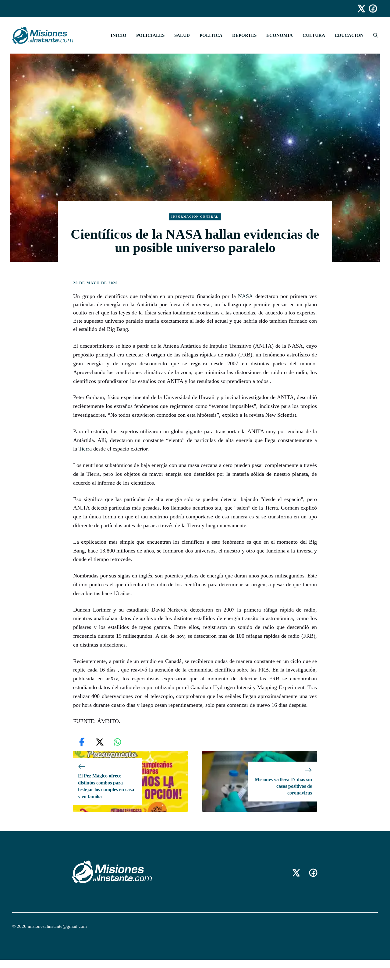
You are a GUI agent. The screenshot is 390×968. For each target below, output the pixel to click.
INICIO (118, 35)
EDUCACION (349, 35)
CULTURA (314, 35)
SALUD (182, 35)
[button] (373, 35)
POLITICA (211, 35)
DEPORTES (244, 35)
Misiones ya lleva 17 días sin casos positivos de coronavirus (283, 786)
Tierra (85, 449)
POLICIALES (150, 35)
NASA (245, 296)
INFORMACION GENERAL (195, 216)
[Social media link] (358, 8)
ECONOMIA (279, 35)
